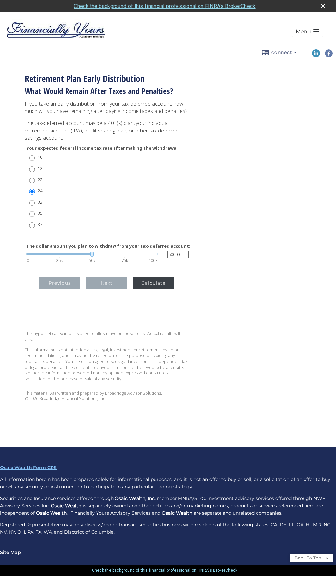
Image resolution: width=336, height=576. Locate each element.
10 (40, 157)
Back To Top (309, 557)
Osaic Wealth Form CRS (28, 467)
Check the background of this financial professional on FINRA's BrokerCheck (164, 6)
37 (40, 224)
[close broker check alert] (323, 6)
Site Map (10, 552)
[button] (307, 31)
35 (40, 213)
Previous (60, 283)
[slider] (92, 254)
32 (40, 202)
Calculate (153, 283)
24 (40, 191)
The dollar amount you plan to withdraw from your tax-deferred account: (108, 246)
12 (40, 168)
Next (107, 283)
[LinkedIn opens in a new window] (316, 56)
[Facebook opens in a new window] (329, 56)
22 (40, 180)
